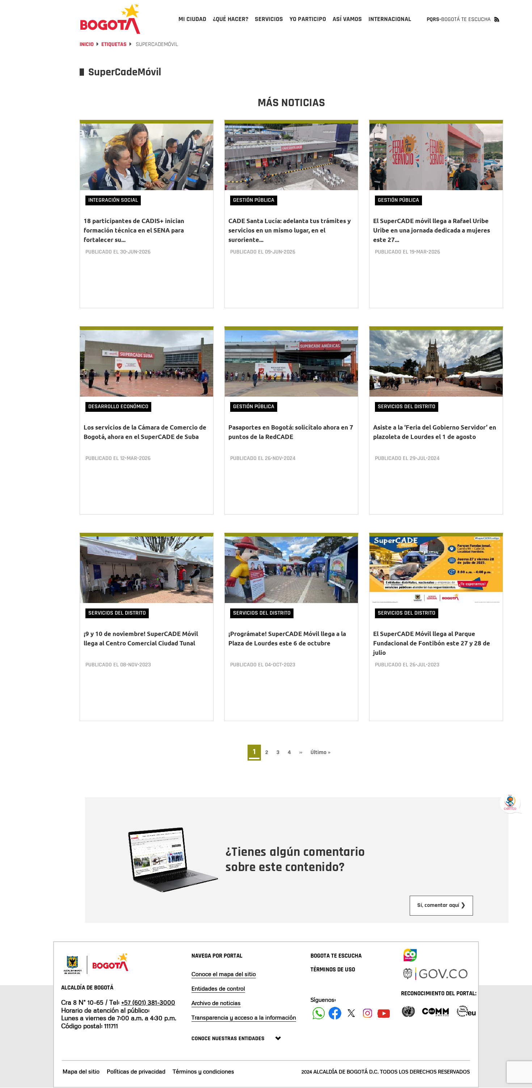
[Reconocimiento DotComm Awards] (435, 1010)
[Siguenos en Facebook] (318, 1013)
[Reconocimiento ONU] (408, 1010)
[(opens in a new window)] (410, 953)
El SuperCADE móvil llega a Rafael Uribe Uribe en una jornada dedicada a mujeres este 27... (431, 230)
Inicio (87, 44)
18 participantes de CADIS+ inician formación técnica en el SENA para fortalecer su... (134, 230)
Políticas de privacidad (136, 1071)
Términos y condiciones (203, 1071)
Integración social (113, 200)
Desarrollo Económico (118, 406)
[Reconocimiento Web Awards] (466, 1010)
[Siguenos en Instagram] (367, 1013)
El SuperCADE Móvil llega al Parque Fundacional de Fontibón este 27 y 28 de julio (431, 643)
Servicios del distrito (406, 406)
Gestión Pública (253, 200)
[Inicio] (110, 19)
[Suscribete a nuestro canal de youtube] (383, 1013)
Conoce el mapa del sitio (223, 974)
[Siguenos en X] (351, 1013)
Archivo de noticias (216, 1003)
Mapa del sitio (81, 1071)
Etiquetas (114, 44)
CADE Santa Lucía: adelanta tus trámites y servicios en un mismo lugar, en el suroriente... (289, 230)
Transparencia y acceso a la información (243, 1017)
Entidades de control (218, 988)
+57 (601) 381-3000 (148, 1002)
